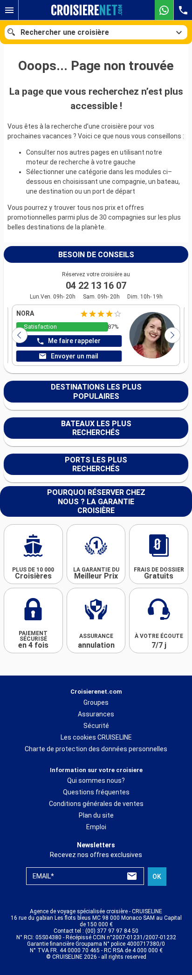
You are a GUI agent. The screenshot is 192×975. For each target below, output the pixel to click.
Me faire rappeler (74, 340)
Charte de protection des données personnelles (96, 749)
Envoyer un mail (74, 356)
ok (156, 876)
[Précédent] (19, 335)
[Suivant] (172, 335)
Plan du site (96, 815)
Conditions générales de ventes (96, 803)
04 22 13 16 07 (96, 285)
